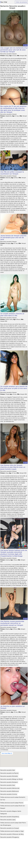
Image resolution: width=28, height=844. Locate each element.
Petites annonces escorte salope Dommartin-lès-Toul (13, 798)
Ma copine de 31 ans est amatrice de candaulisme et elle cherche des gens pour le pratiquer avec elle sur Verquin (13, 109)
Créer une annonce (21, 2)
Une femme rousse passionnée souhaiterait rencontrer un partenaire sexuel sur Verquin (12, 623)
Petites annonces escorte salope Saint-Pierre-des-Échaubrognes (13, 824)
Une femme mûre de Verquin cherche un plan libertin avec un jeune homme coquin (12, 467)
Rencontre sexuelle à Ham (7, 770)
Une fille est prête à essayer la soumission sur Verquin (12, 173)
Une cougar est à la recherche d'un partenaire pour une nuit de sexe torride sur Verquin (14, 50)
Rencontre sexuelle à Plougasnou (9, 837)
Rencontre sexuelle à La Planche (9, 773)
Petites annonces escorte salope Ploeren (11, 802)
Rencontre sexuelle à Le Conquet (9, 828)
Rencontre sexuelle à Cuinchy (8, 794)
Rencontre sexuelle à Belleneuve (9, 791)
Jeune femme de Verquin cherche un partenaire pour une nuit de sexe (13, 237)
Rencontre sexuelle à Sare (7, 785)
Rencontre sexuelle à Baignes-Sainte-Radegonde (10, 812)
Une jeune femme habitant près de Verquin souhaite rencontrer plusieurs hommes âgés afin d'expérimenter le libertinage (13, 553)
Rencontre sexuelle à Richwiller (9, 776)
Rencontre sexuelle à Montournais (9, 788)
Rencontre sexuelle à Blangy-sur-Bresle (11, 779)
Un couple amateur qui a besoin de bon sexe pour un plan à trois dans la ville (13, 388)
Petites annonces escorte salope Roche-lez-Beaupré (12, 807)
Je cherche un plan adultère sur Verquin (12, 707)
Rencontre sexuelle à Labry (7, 819)
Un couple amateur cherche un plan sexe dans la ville (12, 314)
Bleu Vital (3, 2)
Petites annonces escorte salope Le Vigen (12, 831)
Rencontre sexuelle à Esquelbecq (9, 816)
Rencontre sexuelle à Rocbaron (9, 782)
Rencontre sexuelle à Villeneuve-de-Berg (11, 834)
